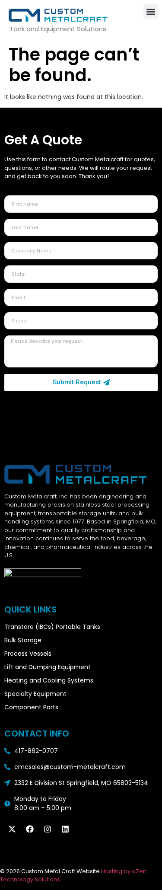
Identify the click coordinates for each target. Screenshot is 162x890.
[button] (150, 11)
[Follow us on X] (12, 829)
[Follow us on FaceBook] (30, 829)
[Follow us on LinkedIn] (65, 829)
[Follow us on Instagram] (47, 829)
